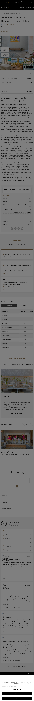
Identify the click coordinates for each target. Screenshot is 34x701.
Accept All (17, 698)
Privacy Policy (16, 685)
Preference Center (17, 689)
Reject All (17, 693)
